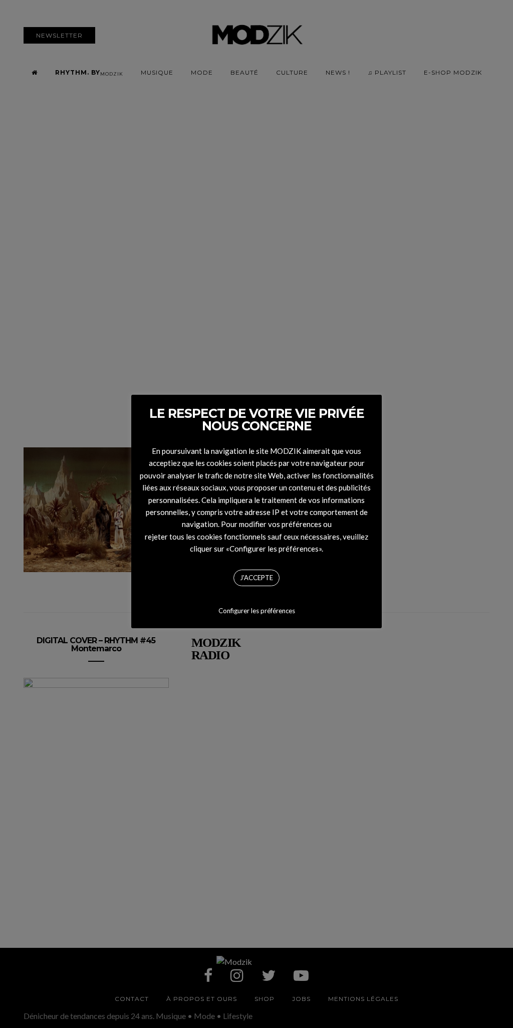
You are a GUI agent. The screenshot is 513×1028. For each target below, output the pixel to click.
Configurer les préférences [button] (256, 611)
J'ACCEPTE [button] (256, 578)
